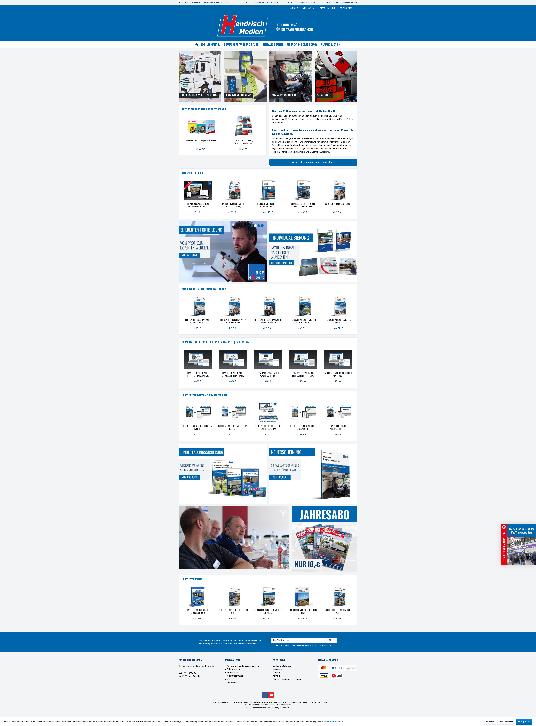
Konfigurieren (524, 722)
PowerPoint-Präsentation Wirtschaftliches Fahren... (198, 374)
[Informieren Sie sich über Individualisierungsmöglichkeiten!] (313, 251)
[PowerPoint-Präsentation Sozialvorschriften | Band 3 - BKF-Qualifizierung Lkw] (268, 359)
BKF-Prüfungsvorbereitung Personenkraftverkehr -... (341, 205)
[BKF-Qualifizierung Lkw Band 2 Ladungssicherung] (232, 306)
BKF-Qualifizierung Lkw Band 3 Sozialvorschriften (268, 321)
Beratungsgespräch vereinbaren (287, 679)
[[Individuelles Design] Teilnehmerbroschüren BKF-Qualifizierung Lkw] (244, 126)
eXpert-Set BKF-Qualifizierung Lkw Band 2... (307, 611)
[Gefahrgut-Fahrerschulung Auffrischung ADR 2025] (201, 190)
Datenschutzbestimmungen (293, 645)
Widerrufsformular (235, 676)
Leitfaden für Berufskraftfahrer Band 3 (306, 205)
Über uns (277, 672)
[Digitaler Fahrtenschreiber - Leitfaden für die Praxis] (313, 474)
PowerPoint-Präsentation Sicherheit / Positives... (338, 374)
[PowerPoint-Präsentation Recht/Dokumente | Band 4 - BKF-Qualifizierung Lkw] (303, 359)
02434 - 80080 (187, 672)
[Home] (196, 44)
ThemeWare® (284, 708)
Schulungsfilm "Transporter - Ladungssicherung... (343, 611)
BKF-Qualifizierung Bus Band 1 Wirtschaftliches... (271, 205)
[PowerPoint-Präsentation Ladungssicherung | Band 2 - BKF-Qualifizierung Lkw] (232, 359)
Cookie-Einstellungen (282, 666)
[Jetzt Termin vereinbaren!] (521, 544)
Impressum (232, 682)
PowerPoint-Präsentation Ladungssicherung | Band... (233, 374)
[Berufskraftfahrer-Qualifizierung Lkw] (202, 596)
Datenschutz (232, 672)
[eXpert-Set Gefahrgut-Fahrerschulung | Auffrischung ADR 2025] (307, 412)
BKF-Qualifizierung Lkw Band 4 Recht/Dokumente (303, 321)
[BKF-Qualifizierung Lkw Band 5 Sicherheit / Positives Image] (338, 306)
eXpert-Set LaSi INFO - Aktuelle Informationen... (202, 427)
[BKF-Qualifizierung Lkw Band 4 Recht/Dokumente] (303, 306)
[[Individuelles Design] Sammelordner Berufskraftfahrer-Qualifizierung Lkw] (201, 126)
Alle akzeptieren (505, 722)
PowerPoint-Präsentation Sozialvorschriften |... (268, 374)
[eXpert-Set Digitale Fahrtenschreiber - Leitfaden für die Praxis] (237, 412)
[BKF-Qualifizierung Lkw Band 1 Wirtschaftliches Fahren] (197, 306)
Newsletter (278, 669)
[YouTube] (271, 695)
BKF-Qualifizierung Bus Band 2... (236, 203)
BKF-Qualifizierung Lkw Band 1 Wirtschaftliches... (197, 321)
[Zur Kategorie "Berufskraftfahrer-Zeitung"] (223, 251)
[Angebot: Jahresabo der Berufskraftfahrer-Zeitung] (324, 539)
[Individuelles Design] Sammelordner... (201, 140)
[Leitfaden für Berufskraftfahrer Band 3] (306, 190)
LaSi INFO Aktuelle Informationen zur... (237, 611)
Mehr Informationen (333, 721)
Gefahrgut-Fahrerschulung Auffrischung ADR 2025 (201, 205)
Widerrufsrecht (233, 669)
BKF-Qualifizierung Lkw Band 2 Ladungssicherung (233, 321)
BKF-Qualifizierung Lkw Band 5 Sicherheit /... (338, 321)
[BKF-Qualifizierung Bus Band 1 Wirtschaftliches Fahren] (271, 190)
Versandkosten (296, 702)
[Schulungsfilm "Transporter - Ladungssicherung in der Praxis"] (342, 596)
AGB (228, 679)
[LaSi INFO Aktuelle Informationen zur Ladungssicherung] (237, 596)
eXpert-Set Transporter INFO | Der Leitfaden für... (273, 427)
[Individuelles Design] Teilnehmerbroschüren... (244, 142)
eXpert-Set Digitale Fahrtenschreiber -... (237, 427)
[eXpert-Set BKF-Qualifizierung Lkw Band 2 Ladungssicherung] (307, 596)
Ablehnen (490, 722)
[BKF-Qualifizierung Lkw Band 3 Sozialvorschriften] (268, 306)
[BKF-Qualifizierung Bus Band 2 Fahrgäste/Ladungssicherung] (236, 190)
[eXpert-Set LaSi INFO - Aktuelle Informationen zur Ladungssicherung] (202, 412)
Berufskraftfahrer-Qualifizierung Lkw (202, 611)
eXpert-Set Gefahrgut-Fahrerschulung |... (307, 427)
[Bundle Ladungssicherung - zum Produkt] (223, 474)
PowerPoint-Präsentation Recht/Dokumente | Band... (303, 374)
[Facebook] (265, 695)
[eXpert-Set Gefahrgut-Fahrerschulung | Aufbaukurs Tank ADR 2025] (342, 412)
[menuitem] (347, 8)
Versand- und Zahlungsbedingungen (243, 666)
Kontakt (276, 676)
